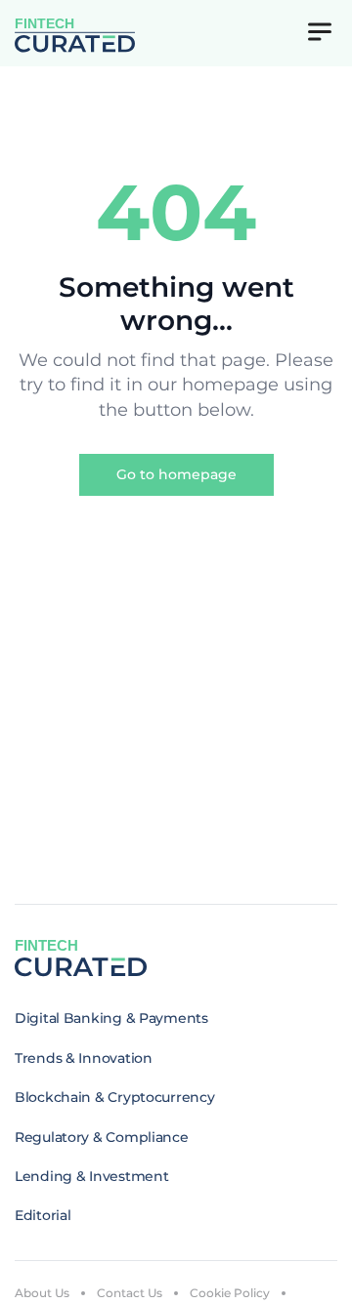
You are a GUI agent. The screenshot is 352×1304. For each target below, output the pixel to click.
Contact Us (129, 1292)
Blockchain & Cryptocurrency (114, 1097)
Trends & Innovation (84, 1058)
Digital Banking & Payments (111, 1018)
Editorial (42, 1215)
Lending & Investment (91, 1176)
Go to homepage (176, 474)
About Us (42, 1292)
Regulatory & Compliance (102, 1137)
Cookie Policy (230, 1292)
